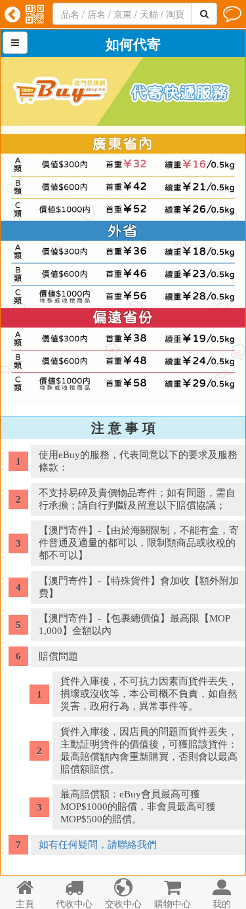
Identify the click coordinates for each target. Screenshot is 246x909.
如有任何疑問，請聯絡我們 (98, 844)
